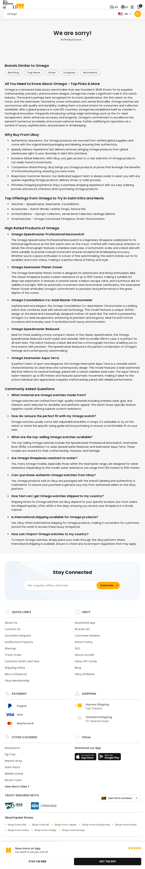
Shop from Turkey (45, 830)
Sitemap (10, 648)
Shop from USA (17, 824)
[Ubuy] (18, 7)
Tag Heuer (34, 72)
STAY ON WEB (37, 861)
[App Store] (86, 758)
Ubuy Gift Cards (86, 661)
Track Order (13, 655)
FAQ (77, 648)
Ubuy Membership (17, 680)
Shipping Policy (15, 668)
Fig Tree (10, 754)
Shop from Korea (125, 824)
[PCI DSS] (13, 805)
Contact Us (12, 629)
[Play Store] (109, 758)
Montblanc (90, 72)
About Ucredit (84, 655)
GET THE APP (107, 861)
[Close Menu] (4, 8)
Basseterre (12, 748)
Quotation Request (18, 635)
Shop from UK (40, 824)
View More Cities (16, 786)
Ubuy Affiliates (85, 674)
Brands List (82, 629)
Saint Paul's (12, 767)
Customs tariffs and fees (22, 661)
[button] (115, 7)
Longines (69, 72)
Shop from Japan (65, 824)
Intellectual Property (19, 642)
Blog (78, 668)
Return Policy (84, 642)
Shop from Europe (73, 830)
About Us (11, 623)
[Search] (137, 14)
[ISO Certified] (42, 806)
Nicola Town (13, 780)
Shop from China (18, 830)
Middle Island (14, 774)
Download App (85, 623)
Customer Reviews (87, 635)
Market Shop (13, 761)
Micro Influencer (16, 674)
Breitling (13, 72)
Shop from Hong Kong (96, 824)
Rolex (52, 72)
